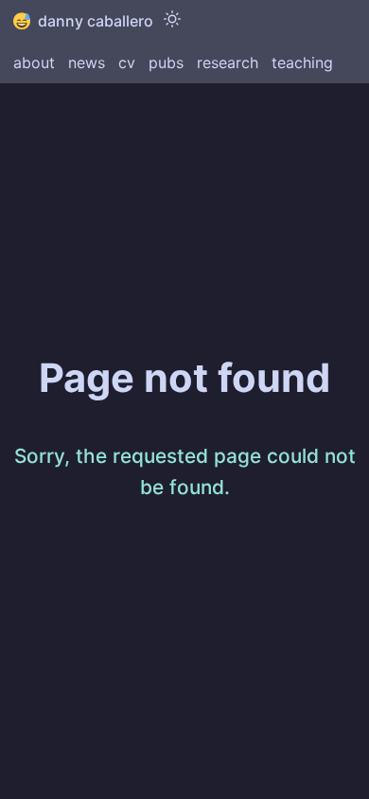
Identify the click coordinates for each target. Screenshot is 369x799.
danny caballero (95, 20)
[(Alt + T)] (172, 21)
